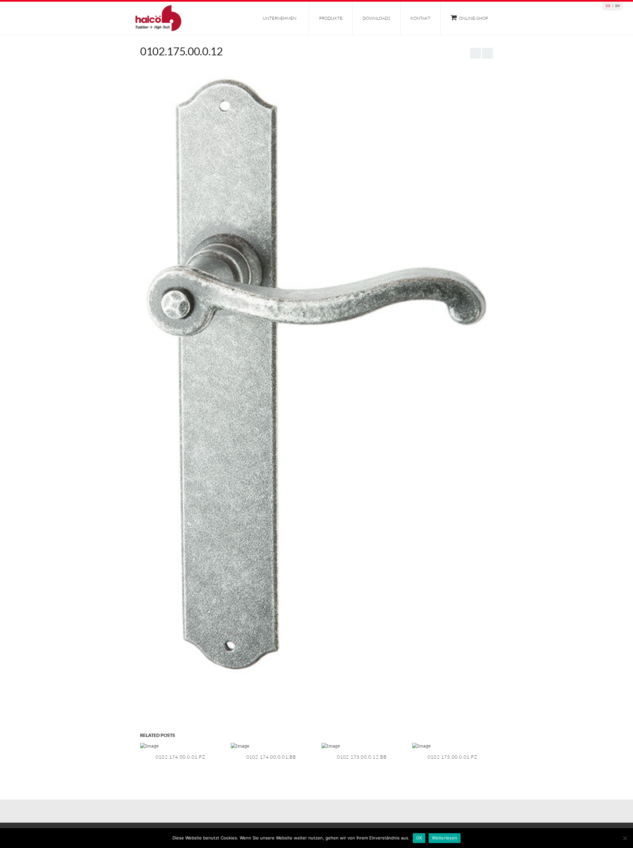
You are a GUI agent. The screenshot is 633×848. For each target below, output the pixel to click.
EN (617, 6)
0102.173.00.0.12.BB (362, 757)
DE (608, 6)
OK (419, 837)
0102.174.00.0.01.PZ (180, 757)
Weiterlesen (444, 837)
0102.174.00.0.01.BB (271, 757)
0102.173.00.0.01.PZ (452, 757)
